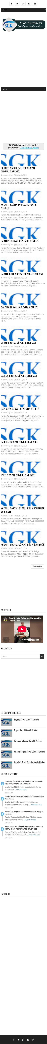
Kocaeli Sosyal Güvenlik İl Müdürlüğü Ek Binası (23, 509)
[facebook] (11, 3)
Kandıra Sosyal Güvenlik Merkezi (19, 442)
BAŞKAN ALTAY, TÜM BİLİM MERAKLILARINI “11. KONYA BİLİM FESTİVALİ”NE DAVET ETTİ (24, 828)
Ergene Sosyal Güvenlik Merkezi (26, 730)
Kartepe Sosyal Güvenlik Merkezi (20, 241)
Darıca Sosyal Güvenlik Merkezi (19, 375)
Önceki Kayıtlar (37, 566)
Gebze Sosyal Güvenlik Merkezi (18, 342)
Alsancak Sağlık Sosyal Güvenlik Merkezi (29, 751)
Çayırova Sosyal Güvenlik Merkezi (20, 408)
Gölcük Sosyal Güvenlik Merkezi (19, 307)
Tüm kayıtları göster (29, 147)
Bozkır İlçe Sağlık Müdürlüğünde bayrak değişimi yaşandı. (24, 813)
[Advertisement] (23, 61)
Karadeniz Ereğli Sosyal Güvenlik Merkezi (29, 762)
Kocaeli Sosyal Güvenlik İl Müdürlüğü (23, 544)
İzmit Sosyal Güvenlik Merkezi (18, 475)
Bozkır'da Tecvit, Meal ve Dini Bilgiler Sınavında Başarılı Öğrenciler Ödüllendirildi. (23, 782)
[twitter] (17, 3)
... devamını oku (20, 790)
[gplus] (23, 3)
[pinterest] (29, 3)
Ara (42, 656)
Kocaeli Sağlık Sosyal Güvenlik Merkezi (19, 206)
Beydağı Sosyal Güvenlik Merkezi (26, 719)
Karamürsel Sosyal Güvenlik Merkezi (22, 274)
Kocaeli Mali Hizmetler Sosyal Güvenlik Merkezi (18, 169)
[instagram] (35, 3)
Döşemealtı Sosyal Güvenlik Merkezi (28, 740)
